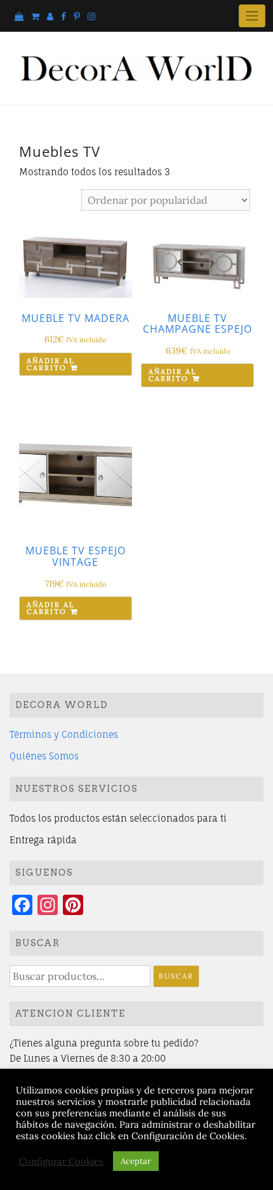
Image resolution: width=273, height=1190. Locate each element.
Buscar (176, 976)
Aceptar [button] (136, 1161)
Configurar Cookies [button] (61, 1161)
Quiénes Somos (44, 756)
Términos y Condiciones (64, 734)
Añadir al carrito (50, 364)
